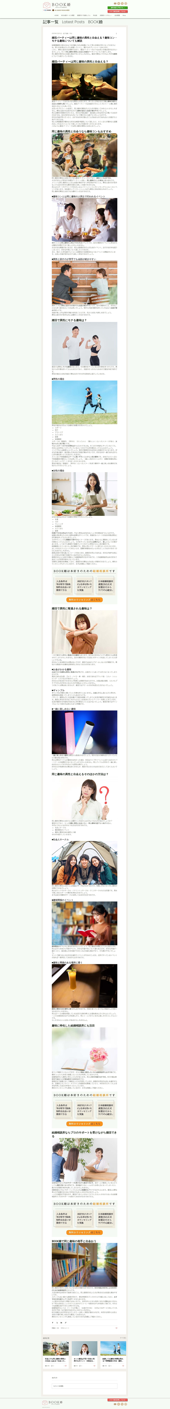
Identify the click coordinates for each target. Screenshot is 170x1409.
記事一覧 (51, 21)
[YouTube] (115, 3)
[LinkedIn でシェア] (61, 1322)
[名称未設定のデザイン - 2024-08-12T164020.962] (122, 3)
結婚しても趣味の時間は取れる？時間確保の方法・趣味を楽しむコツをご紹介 (113, 1360)
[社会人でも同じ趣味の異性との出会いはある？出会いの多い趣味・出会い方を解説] (56, 1348)
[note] (118, 3)
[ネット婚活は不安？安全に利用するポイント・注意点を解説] (84, 1348)
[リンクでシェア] (65, 1322)
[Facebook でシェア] (52, 1322)
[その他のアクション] (116, 33)
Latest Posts (73, 21)
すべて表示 (123, 1338)
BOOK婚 (95, 21)
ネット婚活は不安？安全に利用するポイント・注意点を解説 (84, 1360)
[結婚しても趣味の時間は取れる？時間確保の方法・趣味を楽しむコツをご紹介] (113, 1348)
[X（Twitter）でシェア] (57, 1322)
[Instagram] (126, 3)
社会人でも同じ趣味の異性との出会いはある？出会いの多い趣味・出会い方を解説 (55, 1360)
